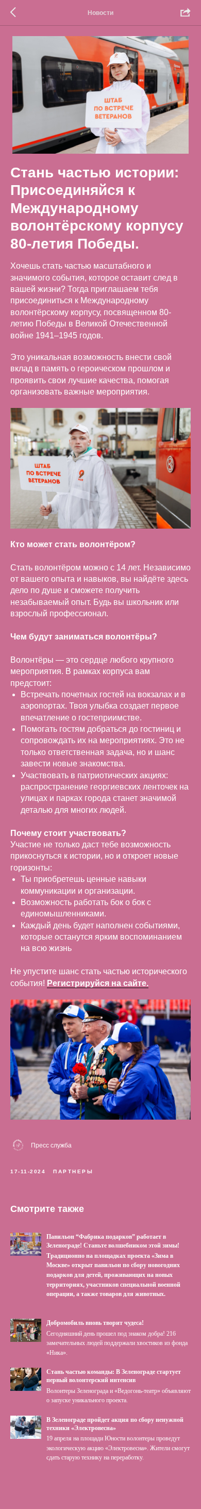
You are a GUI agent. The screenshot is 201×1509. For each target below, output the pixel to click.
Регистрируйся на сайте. (97, 983)
